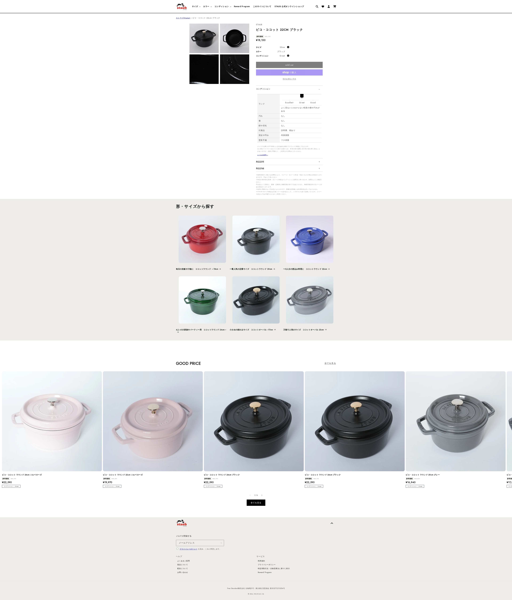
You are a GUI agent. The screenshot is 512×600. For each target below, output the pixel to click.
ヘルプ (179, 556)
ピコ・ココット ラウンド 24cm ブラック (222, 475)
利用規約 (261, 561)
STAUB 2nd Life (259, 594)
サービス (261, 556)
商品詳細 (260, 168)
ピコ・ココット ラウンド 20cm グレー (423, 475)
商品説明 (260, 161)
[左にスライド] (250, 495)
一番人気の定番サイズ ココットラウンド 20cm (251, 269)
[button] (196, 6)
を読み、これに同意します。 (200, 549)
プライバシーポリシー (188, 549)
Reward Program (265, 572)
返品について (182, 564)
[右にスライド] (262, 495)
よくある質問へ (262, 155)
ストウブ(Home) (183, 18)
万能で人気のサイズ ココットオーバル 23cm (303, 329)
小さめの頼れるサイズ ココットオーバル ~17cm (251, 329)
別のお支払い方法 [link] (289, 79)
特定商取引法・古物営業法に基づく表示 (274, 568)
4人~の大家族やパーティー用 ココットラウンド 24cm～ (201, 329)
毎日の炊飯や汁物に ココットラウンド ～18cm (197, 269)
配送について (182, 568)
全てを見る (330, 363)
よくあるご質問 (183, 561)
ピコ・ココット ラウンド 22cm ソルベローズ (123, 475)
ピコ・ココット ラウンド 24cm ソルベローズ (22, 475)
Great (282, 55)
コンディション (263, 89)
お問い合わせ (182, 572)
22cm (282, 47)
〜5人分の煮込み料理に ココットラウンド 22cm (305, 269)
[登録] (221, 543)
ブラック (281, 51)
